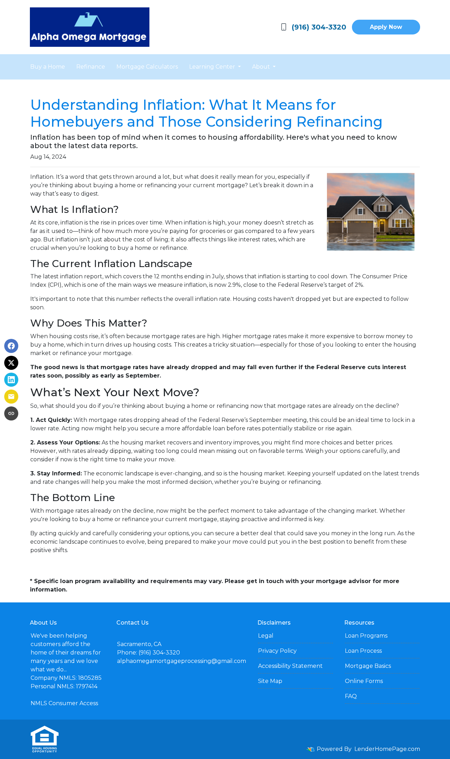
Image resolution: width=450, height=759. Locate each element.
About (261, 66)
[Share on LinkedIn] (11, 380)
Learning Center (213, 66)
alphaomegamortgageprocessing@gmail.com (181, 661)
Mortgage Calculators (147, 66)
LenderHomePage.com (387, 749)
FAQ (351, 696)
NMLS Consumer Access (64, 703)
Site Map (270, 681)
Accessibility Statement (290, 666)
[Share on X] (11, 363)
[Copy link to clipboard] (11, 413)
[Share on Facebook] (11, 346)
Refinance (90, 66)
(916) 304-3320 (319, 27)
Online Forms (364, 681)
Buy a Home (47, 66)
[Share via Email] (11, 397)
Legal (266, 635)
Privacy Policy (277, 650)
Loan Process (363, 650)
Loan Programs (366, 635)
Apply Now (386, 27)
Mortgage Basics (368, 666)
